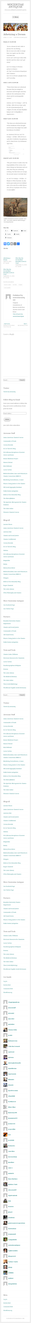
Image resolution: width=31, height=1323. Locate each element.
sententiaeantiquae (20, 37)
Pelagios (5, 578)
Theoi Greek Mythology (10, 684)
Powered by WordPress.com (15, 1318)
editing (15, 284)
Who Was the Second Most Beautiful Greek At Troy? (21, 260)
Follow (7, 419)
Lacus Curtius (7, 470)
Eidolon (5, 550)
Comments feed (8, 988)
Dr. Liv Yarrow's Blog (9, 448)
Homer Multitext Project (10, 458)
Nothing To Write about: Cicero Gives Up (9, 325)
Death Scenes (7, 284)
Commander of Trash (9, 441)
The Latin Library (8, 589)
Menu (16, 17)
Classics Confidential (9, 539)
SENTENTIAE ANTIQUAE (15, 5)
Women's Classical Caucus (11, 512)
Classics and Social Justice (11, 535)
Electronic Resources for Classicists (13, 658)
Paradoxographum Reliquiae (12, 665)
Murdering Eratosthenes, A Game (13, 480)
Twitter (6, 388)
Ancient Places (7, 524)
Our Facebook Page (9, 605)
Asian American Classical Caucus (13, 437)
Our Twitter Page (8, 609)
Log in (5, 981)
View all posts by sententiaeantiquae (18, 315)
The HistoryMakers (9, 498)
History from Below (9, 568)
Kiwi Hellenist (7, 466)
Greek (12, 282)
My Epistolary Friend (23, 324)
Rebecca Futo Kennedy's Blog (12, 494)
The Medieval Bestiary (10, 676)
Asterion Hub (7, 532)
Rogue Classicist (8, 585)
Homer (20, 284)
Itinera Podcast (7, 462)
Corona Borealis (8, 445)
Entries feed (6, 985)
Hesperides (6, 560)
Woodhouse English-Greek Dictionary (14, 687)
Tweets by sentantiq (9, 391)
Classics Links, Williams (10, 654)
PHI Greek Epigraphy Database (12, 487)
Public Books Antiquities (10, 491)
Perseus (5, 669)
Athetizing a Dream (6, 259)
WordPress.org (7, 992)
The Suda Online (8, 508)
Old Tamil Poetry (8, 634)
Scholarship (7, 287)
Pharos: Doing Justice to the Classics (14, 483)
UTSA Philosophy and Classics (12, 593)
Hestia (5, 564)
